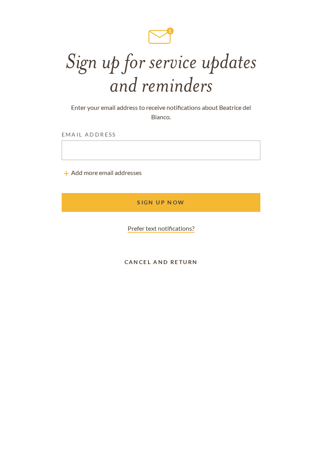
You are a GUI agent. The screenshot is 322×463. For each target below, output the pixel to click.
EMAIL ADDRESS (89, 134)
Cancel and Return (161, 262)
